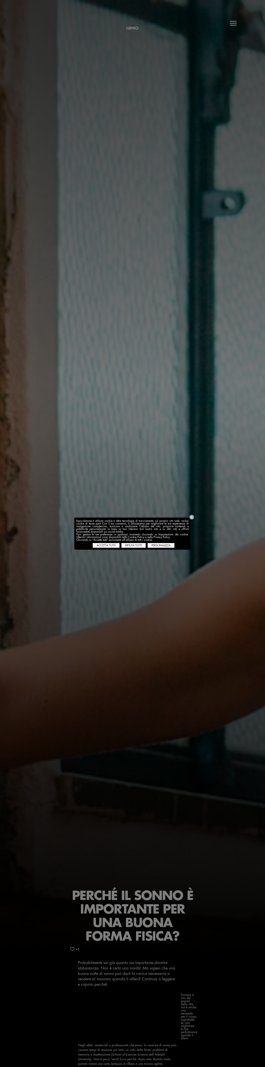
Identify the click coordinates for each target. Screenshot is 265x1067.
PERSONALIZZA (161, 545)
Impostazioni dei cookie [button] (173, 534)
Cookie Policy (136, 537)
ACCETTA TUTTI (106, 545)
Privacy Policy (161, 537)
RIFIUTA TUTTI (133, 545)
